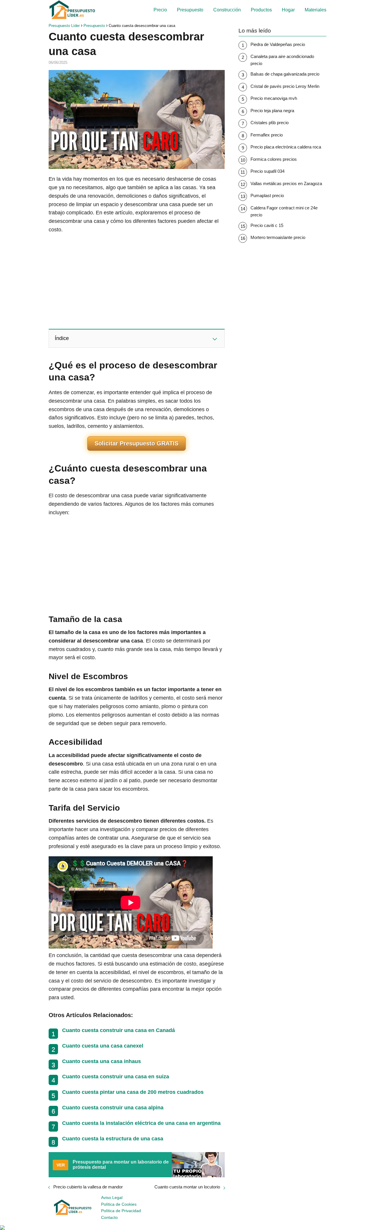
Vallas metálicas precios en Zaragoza (286, 183)
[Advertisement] (137, 281)
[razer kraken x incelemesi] (187, 1227)
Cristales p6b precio (269, 122)
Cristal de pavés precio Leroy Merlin (284, 86)
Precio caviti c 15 (266, 225)
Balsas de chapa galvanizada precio (284, 73)
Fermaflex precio (266, 134)
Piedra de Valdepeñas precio (277, 44)
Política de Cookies (119, 1204)
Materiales (315, 9)
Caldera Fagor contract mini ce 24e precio (284, 211)
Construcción (227, 9)
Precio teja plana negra (272, 110)
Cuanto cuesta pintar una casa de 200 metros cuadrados (133, 1092)
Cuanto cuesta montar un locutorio (187, 1186)
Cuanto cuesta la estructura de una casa (112, 1139)
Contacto (109, 1217)
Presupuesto (190, 9)
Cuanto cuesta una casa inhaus (101, 1061)
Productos (261, 9)
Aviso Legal (111, 1197)
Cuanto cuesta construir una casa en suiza (115, 1076)
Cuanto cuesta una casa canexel (102, 1046)
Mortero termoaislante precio (277, 237)
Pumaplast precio (267, 195)
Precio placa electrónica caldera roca (285, 146)
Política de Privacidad (121, 1210)
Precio (160, 9)
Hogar (288, 9)
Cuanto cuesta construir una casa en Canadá (118, 1030)
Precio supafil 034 (267, 171)
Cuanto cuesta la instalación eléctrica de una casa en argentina (141, 1123)
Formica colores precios (273, 159)
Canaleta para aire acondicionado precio (282, 60)
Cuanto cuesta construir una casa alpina (112, 1108)
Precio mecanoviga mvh (273, 98)
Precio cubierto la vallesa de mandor (88, 1186)
